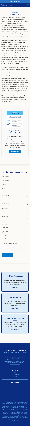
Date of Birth (5, 224)
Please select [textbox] (5, 195)
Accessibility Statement (19, 361)
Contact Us (15, 391)
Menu (27, 5)
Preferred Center (6, 193)
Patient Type (5, 216)
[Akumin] (7, 5)
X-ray (5, 235)
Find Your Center (15, 297)
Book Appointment (15, 387)
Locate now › (15, 308)
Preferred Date (6, 201)
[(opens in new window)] (15, 129)
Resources (15, 383)
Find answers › (15, 329)
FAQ (15, 389)
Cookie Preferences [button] (15, 364)
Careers (15, 393)
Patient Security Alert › (15, 1)
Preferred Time (6, 208)
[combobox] (15, 195)
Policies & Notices (8, 361)
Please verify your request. (9, 243)
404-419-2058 (19, 352)
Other (5, 238)
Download (14, 152)
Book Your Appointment (15, 276)
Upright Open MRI (15, 374)
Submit (7, 255)
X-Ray (15, 376)
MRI (4, 233)
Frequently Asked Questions (15, 318)
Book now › (15, 287)
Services (15, 370)
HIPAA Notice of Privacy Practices (15, 362)
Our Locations (15, 385)
